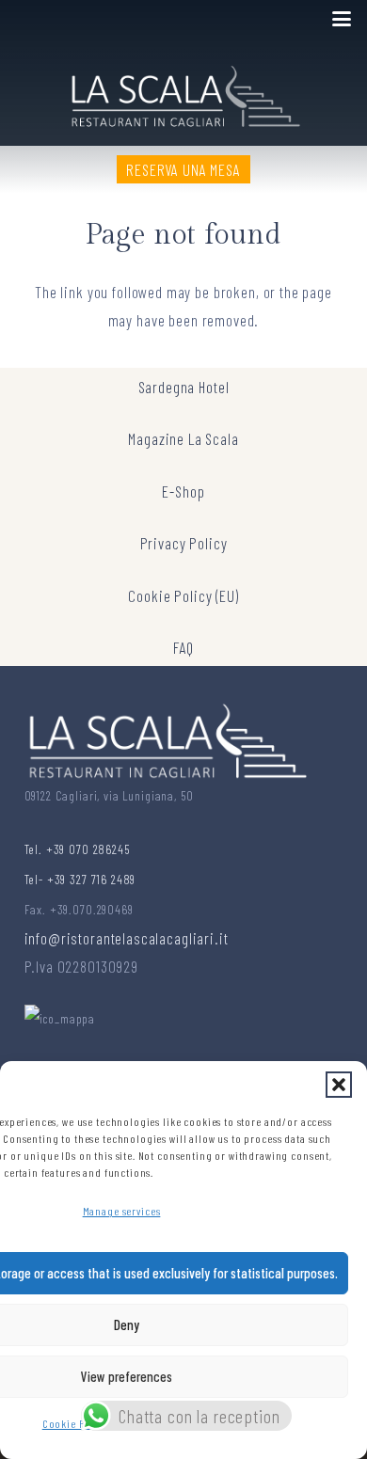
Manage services (122, 1210)
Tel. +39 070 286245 (77, 849)
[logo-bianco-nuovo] (184, 92)
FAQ (184, 647)
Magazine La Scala (183, 438)
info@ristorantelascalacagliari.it (126, 937)
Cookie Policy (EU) (183, 595)
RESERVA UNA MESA (183, 169)
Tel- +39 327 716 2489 (80, 879)
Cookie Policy (75, 1423)
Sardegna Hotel (184, 386)
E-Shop (183, 491)
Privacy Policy (184, 542)
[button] (338, 1084)
